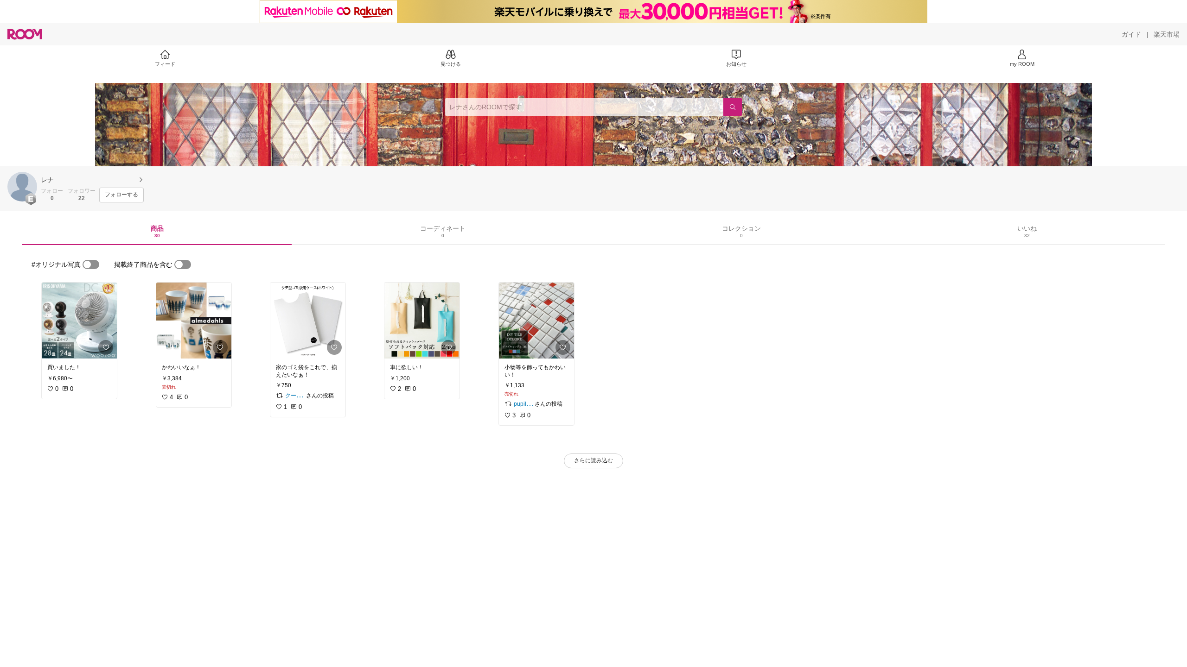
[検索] (732, 107)
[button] (22, 186)
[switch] (91, 264)
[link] (79, 321)
